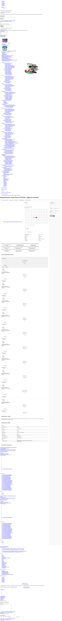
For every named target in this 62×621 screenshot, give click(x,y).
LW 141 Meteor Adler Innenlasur (6, 483)
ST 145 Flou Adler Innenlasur (6, 476)
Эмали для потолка (8, 86)
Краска (3, 554)
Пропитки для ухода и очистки (8, 160)
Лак (4, 43)
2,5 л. (3, 493)
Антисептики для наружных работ (9, 106)
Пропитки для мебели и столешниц (10, 156)
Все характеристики (40, 234)
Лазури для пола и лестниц (9, 126)
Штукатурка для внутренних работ (9, 165)
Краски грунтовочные (8, 68)
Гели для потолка (7, 117)
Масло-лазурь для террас (8, 152)
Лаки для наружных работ (7, 81)
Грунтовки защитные (8, 99)
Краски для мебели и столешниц (10, 66)
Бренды (3, 580)
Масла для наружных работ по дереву (9, 145)
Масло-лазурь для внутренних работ (9, 149)
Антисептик (8, 51)
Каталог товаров (2, 36)
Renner (39, 235)
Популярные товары (5, 571)
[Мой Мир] (52, 215)
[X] (54, 215)
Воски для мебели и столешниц (10, 110)
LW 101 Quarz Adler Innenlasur (6, 486)
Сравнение (6, 453)
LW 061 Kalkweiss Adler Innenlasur (7, 488)
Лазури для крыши (8, 129)
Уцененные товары (5, 573)
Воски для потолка (8, 111)
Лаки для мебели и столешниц (9, 78)
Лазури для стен (7, 127)
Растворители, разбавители (8, 170)
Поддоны (5, 182)
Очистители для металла (8, 169)
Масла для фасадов (8, 137)
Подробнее (2, 501)
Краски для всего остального (9, 67)
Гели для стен (7, 118)
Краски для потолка (8, 64)
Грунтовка (7, 45)
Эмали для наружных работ (8, 88)
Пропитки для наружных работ (8, 161)
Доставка (3, 4)
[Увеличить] (12, 221)
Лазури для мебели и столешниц (10, 125)
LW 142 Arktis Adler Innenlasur (6, 525)
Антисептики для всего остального (10, 105)
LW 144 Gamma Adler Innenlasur (6, 489)
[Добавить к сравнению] (22, 205)
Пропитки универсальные (9, 164)
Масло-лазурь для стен (8, 151)
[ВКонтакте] (50, 215)
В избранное (2, 454)
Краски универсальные (8, 73)
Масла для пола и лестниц (9, 133)
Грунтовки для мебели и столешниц (10, 92)
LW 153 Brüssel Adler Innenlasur (6, 478)
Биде (4, 177)
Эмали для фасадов (8, 89)
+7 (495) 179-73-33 (3, 596)
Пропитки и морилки (8, 119)
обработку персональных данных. (10, 20)
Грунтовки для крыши (8, 96)
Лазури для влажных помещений (10, 124)
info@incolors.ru (26, 584)
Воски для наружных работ (8, 113)
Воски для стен (7, 112)
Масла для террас (7, 136)
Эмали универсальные (8, 90)
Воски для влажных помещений (10, 109)
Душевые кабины (6, 178)
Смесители (5, 185)
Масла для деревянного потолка (10, 142)
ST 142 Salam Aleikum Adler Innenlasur (7, 532)
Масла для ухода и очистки (8, 147)
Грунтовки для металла (8, 97)
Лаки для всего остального (9, 77)
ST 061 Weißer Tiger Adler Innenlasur (7, 480)
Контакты (3, 5)
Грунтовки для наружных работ (8, 95)
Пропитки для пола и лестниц (9, 157)
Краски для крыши (8, 70)
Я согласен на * (8, 611)
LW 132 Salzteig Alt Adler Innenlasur (7, 482)
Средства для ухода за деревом (9, 148)
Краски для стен (7, 63)
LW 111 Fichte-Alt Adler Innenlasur (7, 475)
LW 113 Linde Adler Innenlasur (6, 535)
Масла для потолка (8, 134)
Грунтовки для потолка (8, 94)
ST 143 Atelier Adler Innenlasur (6, 526)
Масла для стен (7, 135)
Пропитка (7, 57)
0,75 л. (3, 541)
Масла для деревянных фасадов (9, 146)
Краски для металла (8, 71)
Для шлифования (6, 172)
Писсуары (5, 181)
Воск (5, 52)
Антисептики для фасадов (9, 107)
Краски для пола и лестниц (9, 65)
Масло (6, 54)
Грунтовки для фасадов (8, 98)
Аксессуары (5, 176)
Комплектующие (6, 180)
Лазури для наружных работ (8, 128)
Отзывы (3, 1)
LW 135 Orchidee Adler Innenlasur (6, 487)
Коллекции (3, 3)
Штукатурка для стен (8, 166)
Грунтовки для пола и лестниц (9, 93)
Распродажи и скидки (5, 572)
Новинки (3, 570)
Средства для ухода (8, 114)
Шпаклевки (5, 102)
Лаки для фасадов (8, 82)
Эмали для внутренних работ (8, 84)
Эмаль (5, 44)
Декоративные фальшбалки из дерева (7, 574)
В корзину (9, 280)
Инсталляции (6, 179)
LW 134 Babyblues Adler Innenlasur (7, 474)
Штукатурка (8, 58)
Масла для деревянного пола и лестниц (11, 141)
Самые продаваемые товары (4, 546)
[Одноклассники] (51, 215)
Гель (4, 53)
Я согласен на (8, 20)
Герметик (5, 101)
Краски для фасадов (8, 72)
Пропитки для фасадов (8, 163)
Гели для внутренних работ (8, 116)
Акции (3, 2)
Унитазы (5, 186)
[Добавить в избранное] (22, 203)
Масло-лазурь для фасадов (9, 153)
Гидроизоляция (6, 103)
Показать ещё (25, 412)
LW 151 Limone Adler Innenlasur (6, 484)
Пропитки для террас (8, 162)
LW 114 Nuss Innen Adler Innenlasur (7, 481)
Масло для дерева (10, 55)
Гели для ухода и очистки (7, 120)
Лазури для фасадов (8, 130)
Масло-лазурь (9, 56)
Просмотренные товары (3, 547)
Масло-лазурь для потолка (9, 150)
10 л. (2, 494)
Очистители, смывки (8, 122)
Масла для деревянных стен (9, 143)
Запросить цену (8, 619)
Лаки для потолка (8, 79)
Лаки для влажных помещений (9, 76)
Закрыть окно (2, 620)
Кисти (5, 173)
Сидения (5, 184)
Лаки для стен (7, 80)
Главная (3, 577)
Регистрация (4, 7)
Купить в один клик (10, 612)
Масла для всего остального (9, 140)
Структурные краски (8, 74)
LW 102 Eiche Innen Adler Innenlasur (7, 529)
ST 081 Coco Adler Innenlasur (6, 485)
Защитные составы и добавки (9, 121)
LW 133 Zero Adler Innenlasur (6, 479)
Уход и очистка (9, 59)
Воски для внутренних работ (8, 108)
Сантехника (8, 60)
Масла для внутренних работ (8, 132)
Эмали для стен (7, 87)
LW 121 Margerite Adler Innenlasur (7, 538)
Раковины (5, 183)
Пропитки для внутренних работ (8, 155)
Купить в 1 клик (2, 453)
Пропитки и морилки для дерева (10, 144)
